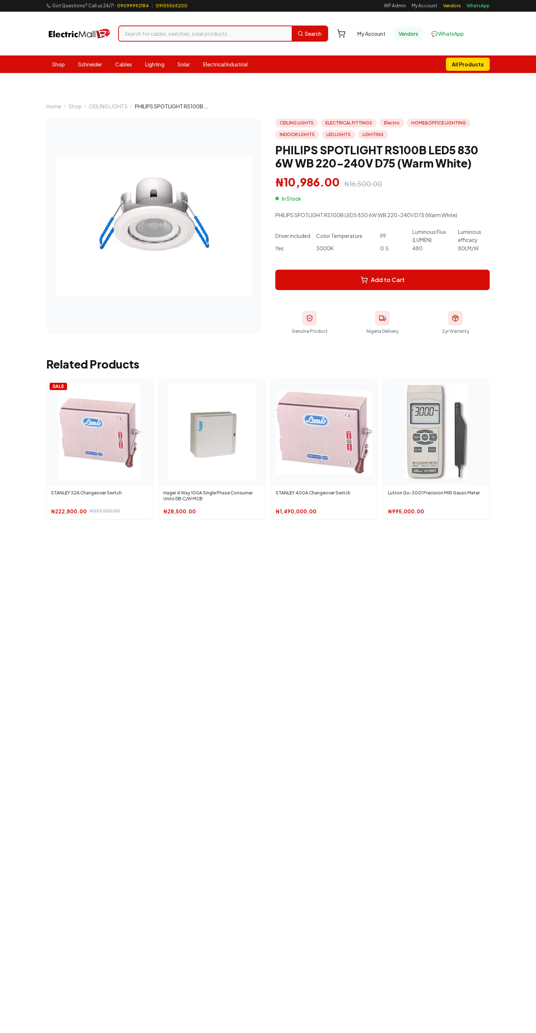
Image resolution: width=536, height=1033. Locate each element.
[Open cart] (341, 33)
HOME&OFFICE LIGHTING (438, 123)
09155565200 (171, 5)
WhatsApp (478, 5)
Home (53, 106)
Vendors (452, 5)
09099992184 (133, 5)
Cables (123, 64)
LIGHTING (373, 134)
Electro (392, 123)
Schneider (90, 64)
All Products (468, 64)
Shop (58, 64)
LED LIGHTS (338, 134)
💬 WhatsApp (447, 33)
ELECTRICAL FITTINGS (348, 123)
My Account (424, 5)
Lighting (154, 64)
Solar (184, 64)
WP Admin (395, 5)
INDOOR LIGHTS (297, 134)
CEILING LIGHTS (108, 106)
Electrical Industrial (225, 64)
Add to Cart (388, 280)
